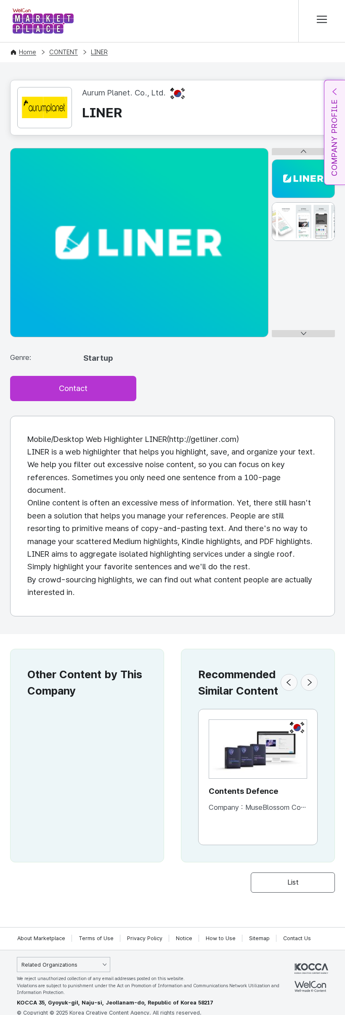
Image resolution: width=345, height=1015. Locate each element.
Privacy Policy (144, 938)
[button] (289, 682)
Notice (184, 938)
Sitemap (259, 938)
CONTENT (63, 52)
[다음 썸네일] (303, 333)
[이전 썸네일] (303, 151)
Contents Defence (243, 791)
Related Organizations (49, 965)
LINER (99, 52)
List (293, 882)
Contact (73, 388)
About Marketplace (41, 938)
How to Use (221, 938)
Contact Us (297, 938)
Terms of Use (96, 938)
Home (27, 52)
